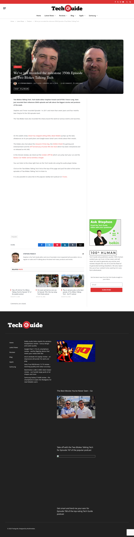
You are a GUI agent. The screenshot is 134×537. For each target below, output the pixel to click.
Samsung (92, 16)
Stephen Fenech (26, 83)
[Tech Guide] (67, 8)
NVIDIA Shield (58, 144)
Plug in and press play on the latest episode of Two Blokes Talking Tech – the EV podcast (73, 292)
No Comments (67, 83)
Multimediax (31, 529)
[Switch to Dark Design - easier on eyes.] (127, 2)
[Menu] (4, 8)
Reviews (62, 16)
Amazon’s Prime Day (42, 144)
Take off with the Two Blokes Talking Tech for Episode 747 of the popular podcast (21, 292)
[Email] (3, 127)
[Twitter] (3, 111)
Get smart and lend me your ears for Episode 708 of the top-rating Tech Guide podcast (47, 292)
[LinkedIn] (3, 116)
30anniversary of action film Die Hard (43, 147)
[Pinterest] (3, 121)
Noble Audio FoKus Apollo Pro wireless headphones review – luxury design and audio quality (37, 343)
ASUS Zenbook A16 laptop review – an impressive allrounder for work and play (37, 359)
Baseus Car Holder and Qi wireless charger (29, 158)
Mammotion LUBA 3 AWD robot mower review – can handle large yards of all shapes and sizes (37, 372)
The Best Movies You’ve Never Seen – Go (75, 391)
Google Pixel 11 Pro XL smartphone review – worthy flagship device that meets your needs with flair (36, 351)
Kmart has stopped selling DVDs (39, 136)
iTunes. (64, 177)
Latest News (49, 16)
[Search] (130, 2)
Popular (14, 237)
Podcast (18, 67)
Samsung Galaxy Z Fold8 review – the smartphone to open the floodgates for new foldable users (37, 379)
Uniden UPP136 (47, 155)
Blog (72, 16)
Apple (81, 16)
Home (38, 16)
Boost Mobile (56, 136)
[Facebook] (3, 105)
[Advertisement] (46, 127)
